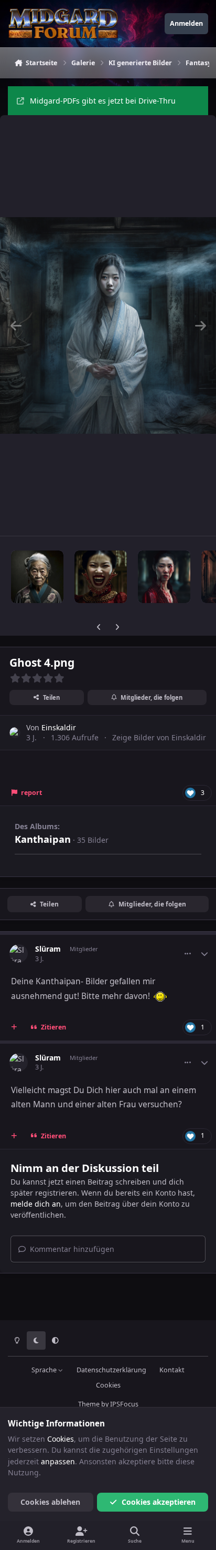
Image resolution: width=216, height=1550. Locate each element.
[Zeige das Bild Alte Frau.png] (37, 576)
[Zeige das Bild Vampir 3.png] (100, 576)
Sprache (44, 1369)
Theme (89, 1404)
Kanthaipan (43, 839)
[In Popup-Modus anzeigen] (108, 325)
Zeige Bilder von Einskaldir (159, 737)
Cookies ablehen (50, 1502)
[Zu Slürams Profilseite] (18, 953)
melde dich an (35, 1204)
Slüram (48, 949)
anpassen (58, 1461)
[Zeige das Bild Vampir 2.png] (164, 576)
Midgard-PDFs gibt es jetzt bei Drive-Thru (103, 101)
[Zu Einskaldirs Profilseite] (14, 732)
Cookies (108, 1385)
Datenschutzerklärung (111, 1369)
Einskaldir (58, 727)
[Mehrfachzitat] (14, 1027)
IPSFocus (124, 1404)
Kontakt (172, 1369)
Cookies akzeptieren (159, 1502)
